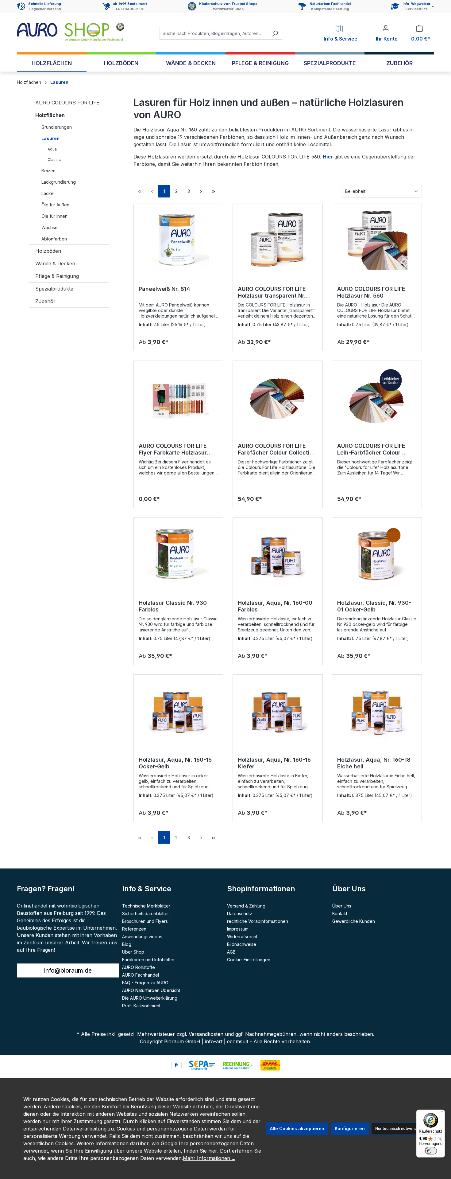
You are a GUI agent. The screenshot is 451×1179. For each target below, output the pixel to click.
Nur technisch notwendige (399, 1128)
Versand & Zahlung (246, 905)
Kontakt (339, 913)
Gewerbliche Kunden (353, 921)
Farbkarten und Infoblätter (148, 959)
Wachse (49, 227)
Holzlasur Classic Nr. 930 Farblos (173, 606)
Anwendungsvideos (142, 936)
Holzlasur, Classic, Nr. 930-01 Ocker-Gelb (374, 606)
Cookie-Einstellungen (248, 959)
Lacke (47, 193)
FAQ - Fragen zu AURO (145, 982)
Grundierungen (56, 127)
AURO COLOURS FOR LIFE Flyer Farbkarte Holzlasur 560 (173, 449)
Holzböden (48, 251)
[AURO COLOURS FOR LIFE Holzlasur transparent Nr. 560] (277, 239)
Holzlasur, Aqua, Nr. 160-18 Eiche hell (374, 763)
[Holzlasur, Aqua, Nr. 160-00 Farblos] (277, 553)
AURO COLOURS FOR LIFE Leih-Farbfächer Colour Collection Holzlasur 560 (371, 449)
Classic (54, 159)
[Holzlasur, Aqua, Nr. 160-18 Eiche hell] (377, 710)
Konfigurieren (350, 1128)
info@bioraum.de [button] (68, 970)
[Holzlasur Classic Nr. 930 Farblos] (178, 553)
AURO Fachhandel (140, 975)
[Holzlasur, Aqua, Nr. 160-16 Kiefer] (277, 710)
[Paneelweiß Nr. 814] (178, 239)
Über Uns (341, 905)
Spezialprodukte (54, 289)
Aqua (52, 149)
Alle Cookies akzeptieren (297, 1128)
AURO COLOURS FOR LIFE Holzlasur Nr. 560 (371, 292)
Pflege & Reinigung (57, 276)
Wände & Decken (55, 263)
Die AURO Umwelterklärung (149, 998)
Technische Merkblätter (146, 905)
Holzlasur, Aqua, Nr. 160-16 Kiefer (274, 763)
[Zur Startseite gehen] (70, 32)
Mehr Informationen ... (209, 1158)
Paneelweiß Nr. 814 (164, 289)
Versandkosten (206, 1034)
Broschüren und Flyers (145, 921)
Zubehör (45, 301)
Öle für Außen (55, 204)
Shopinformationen (261, 888)
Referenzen (134, 928)
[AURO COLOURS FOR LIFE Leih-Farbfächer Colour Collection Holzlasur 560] (377, 396)
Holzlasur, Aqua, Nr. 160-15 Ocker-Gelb (175, 763)
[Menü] (441, 1113)
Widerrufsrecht (242, 936)
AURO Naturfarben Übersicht (151, 990)
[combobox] (214, 33)
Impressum (238, 928)
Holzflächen (50, 115)
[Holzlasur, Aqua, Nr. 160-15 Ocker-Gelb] (178, 710)
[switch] (431, 1150)
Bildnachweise (241, 944)
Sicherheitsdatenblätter (145, 913)
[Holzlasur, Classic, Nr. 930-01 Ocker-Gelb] (377, 553)
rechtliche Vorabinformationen (257, 921)
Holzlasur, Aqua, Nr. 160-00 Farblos (275, 606)
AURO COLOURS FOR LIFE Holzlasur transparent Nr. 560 (272, 292)
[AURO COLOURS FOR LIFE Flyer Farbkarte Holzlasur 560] (178, 396)
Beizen (48, 170)
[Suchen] (275, 33)
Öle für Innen (54, 216)
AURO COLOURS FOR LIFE (67, 103)
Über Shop (133, 952)
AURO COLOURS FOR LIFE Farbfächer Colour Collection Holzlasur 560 (277, 449)
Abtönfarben (54, 238)
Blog (126, 944)
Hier (328, 157)
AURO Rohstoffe (138, 967)
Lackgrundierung (58, 182)
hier (212, 1151)
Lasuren (50, 138)
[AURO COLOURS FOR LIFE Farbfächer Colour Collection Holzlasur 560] (277, 396)
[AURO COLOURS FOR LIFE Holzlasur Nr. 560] (377, 239)
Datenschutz (239, 913)
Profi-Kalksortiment (141, 1005)
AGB (231, 952)
